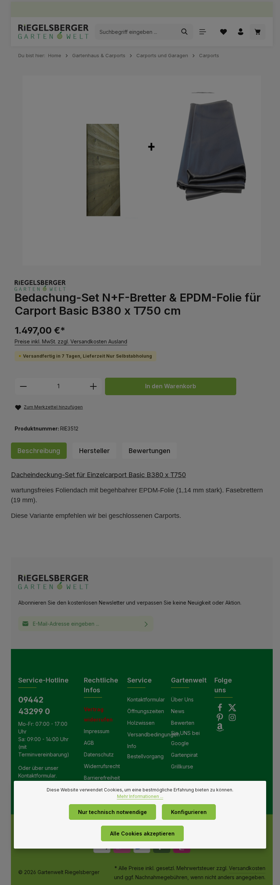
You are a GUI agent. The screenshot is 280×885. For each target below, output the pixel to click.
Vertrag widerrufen (98, 714)
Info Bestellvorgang (145, 751)
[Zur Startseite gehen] (53, 31)
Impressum (96, 731)
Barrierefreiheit (102, 778)
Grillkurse (182, 766)
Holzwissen (141, 723)
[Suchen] (184, 32)
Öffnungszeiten (145, 711)
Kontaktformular (37, 775)
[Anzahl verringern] (23, 386)
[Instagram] (232, 719)
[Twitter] (232, 710)
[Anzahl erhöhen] (93, 386)
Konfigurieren (189, 812)
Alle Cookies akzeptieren (142, 833)
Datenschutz (99, 754)
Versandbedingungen (153, 734)
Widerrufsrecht (102, 766)
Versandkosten (247, 868)
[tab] (39, 450)
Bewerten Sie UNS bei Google (185, 733)
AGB (89, 743)
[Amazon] (220, 729)
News (177, 711)
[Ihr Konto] (240, 32)
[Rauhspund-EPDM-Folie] (142, 170)
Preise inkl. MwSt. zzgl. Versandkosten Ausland (71, 341)
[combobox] (135, 32)
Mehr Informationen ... (140, 796)
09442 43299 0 (34, 705)
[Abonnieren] (146, 624)
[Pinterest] (220, 719)
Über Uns (182, 699)
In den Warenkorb (170, 386)
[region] (141, 170)
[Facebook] (220, 710)
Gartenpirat (184, 755)
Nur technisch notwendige (112, 812)
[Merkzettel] (223, 32)
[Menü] (202, 32)
